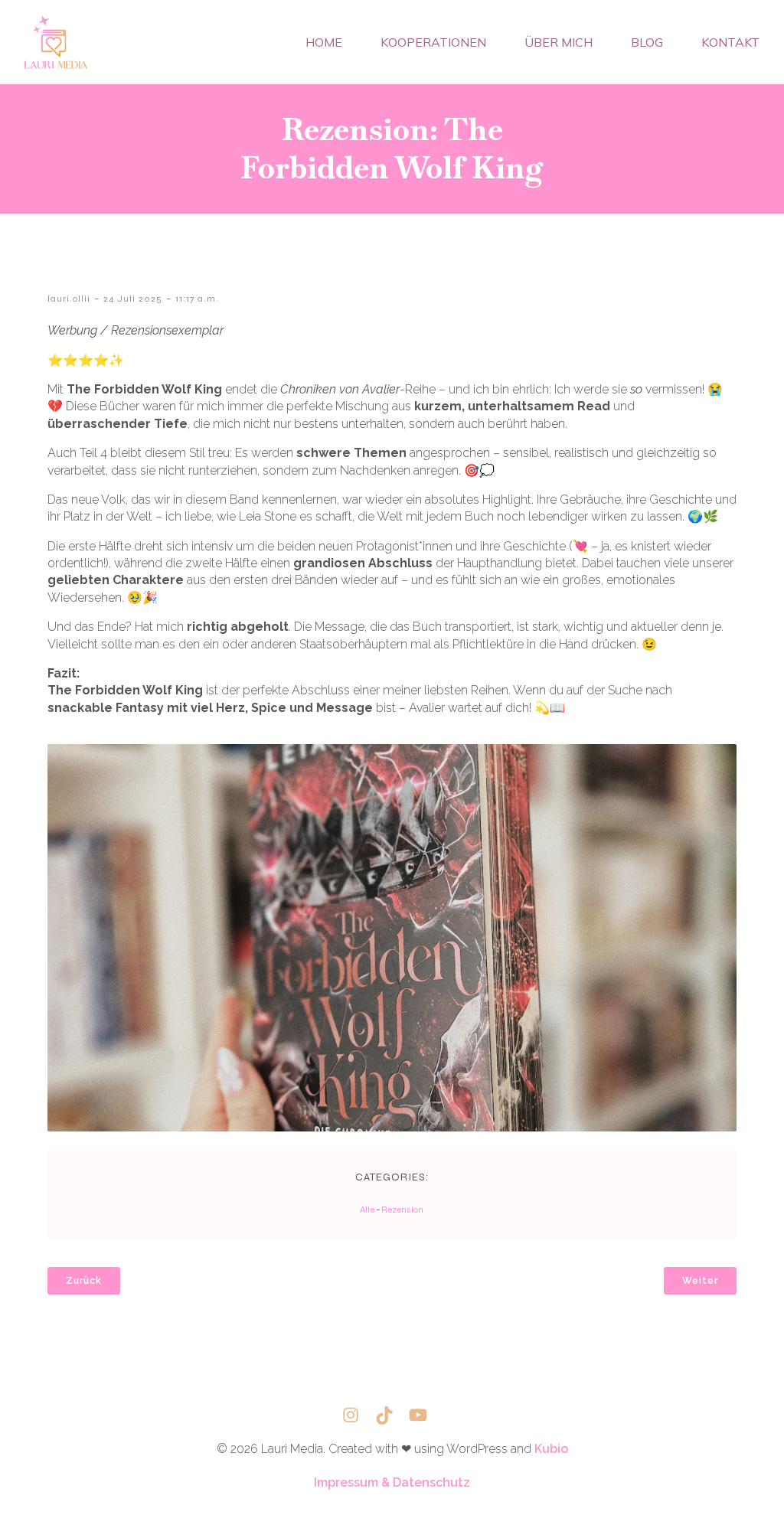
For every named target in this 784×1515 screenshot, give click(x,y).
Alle (367, 1209)
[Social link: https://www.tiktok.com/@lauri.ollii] (392, 1415)
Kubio (551, 1449)
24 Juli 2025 (132, 298)
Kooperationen (433, 42)
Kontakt (730, 42)
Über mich (558, 42)
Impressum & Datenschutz (392, 1482)
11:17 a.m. (197, 298)
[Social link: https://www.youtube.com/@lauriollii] (426, 1415)
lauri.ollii (68, 298)
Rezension (402, 1209)
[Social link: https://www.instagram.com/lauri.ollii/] (358, 1415)
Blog (647, 42)
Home (323, 42)
